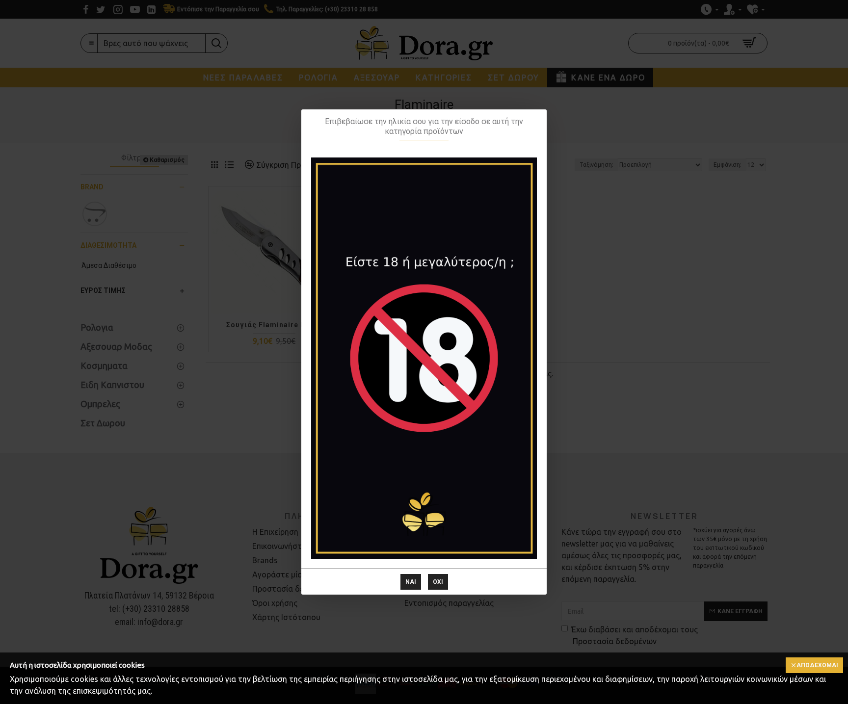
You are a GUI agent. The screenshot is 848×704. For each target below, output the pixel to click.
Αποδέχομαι (817, 665)
